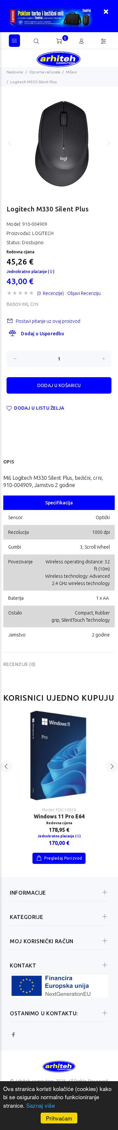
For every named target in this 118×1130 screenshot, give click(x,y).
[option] (59, 143)
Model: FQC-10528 (59, 810)
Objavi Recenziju (84, 293)
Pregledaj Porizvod (62, 858)
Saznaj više (40, 1105)
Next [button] (108, 143)
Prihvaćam (59, 1118)
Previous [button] (9, 143)
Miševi (71, 72)
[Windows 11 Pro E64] (59, 756)
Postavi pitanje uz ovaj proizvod (48, 321)
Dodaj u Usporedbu (42, 333)
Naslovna (15, 72)
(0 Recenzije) (50, 293)
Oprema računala (44, 72)
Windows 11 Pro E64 (59, 816)
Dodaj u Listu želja (39, 408)
